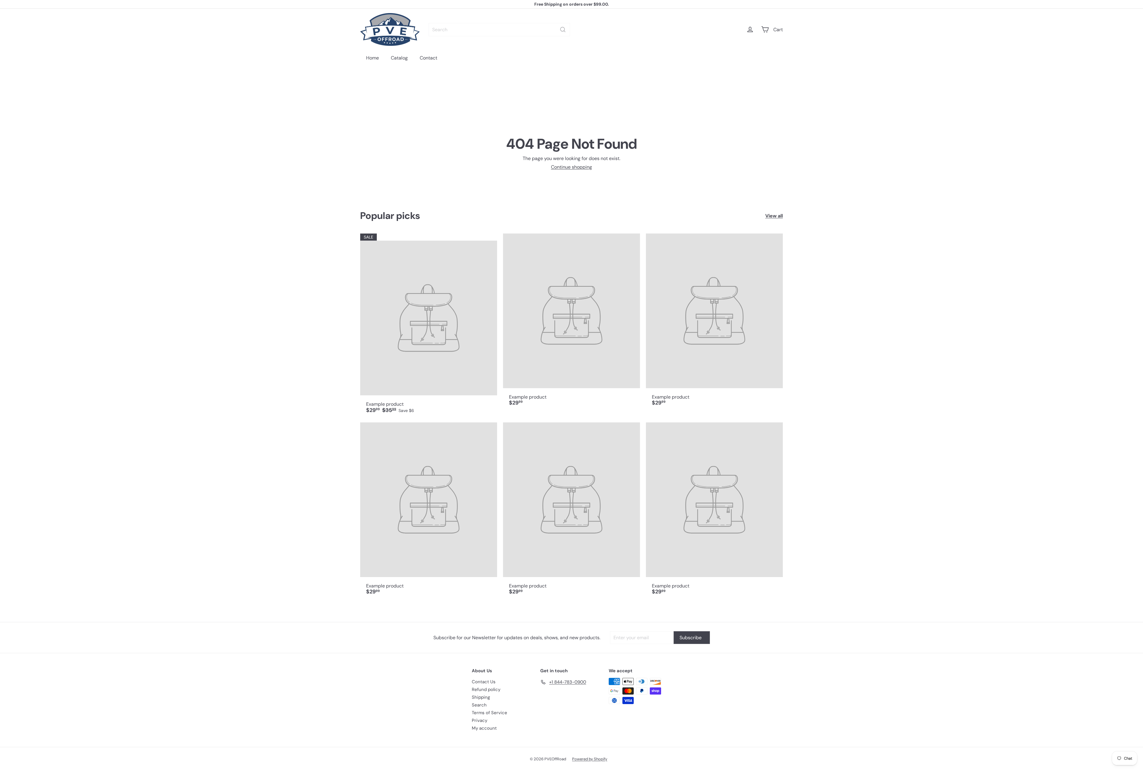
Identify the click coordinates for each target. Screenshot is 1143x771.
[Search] (563, 29)
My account (484, 728)
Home (372, 58)
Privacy (479, 720)
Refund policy (486, 689)
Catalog (399, 58)
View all (774, 216)
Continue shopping (571, 167)
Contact (428, 58)
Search (479, 705)
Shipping (481, 697)
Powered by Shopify (589, 758)
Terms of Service (489, 713)
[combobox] (499, 29)
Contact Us (484, 682)
